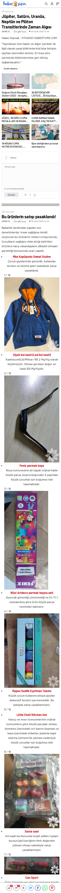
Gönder (11, 194)
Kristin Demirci (10, 68)
